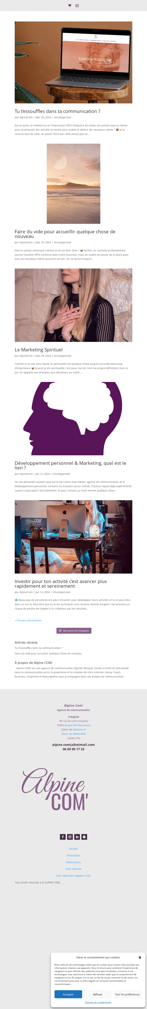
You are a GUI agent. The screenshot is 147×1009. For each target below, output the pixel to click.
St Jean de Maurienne (78, 725)
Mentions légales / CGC (77, 875)
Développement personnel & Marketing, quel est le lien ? (70, 465)
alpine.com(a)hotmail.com (73, 744)
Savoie (47, 918)
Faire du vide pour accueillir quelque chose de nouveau (65, 233)
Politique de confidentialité (98, 1002)
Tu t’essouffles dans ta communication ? (57, 111)
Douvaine (33, 947)
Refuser (97, 994)
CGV (58, 875)
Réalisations (73, 862)
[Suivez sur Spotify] (84, 837)
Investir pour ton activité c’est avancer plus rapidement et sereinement (61, 583)
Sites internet (73, 869)
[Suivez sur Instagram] (70, 837)
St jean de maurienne (48, 936)
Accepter (68, 994)
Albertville (36, 923)
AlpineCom (26, 117)
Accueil (73, 848)
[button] (140, 957)
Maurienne (49, 899)
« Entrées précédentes (28, 620)
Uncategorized (62, 117)
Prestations (73, 855)
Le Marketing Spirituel (39, 349)
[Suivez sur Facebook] (63, 837)
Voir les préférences (127, 994)
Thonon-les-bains (35, 980)
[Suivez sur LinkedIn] (77, 837)
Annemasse (33, 963)
